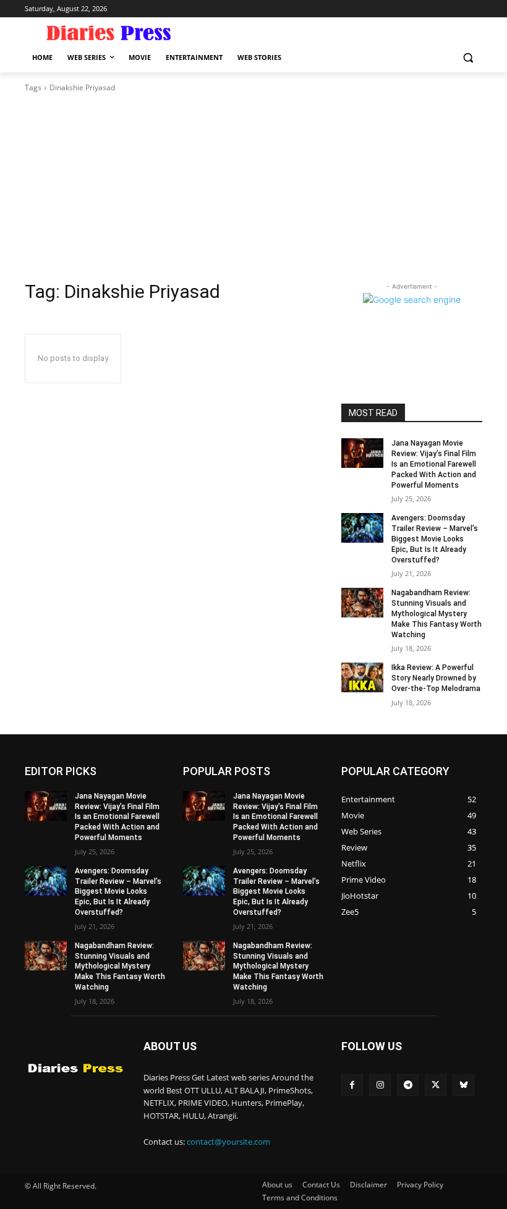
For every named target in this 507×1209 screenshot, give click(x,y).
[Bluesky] (463, 1085)
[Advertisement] (253, 186)
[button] (467, 57)
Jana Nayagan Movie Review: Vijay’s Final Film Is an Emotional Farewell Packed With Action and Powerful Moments (433, 464)
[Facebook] (352, 1085)
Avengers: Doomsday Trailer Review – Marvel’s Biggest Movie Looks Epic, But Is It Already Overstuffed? (434, 539)
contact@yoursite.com (228, 1141)
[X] (435, 1085)
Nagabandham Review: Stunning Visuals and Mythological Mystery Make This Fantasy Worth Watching (436, 613)
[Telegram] (408, 1085)
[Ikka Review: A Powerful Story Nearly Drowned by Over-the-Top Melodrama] (362, 677)
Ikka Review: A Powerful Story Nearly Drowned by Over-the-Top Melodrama (435, 678)
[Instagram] (380, 1085)
